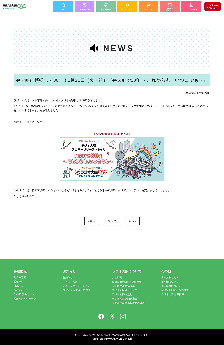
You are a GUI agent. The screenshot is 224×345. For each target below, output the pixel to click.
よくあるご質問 (169, 277)
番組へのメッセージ (25, 298)
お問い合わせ (212, 6)
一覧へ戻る (112, 221)
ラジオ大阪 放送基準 (123, 285)
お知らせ (68, 277)
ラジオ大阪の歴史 (122, 294)
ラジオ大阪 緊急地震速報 (77, 290)
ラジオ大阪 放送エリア (124, 290)
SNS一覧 (19, 285)
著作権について (169, 281)
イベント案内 (70, 281)
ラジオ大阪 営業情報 (172, 294)
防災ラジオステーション (76, 285)
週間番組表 (20, 277)
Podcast (18, 290)
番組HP (18, 281)
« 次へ (91, 221)
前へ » (132, 221)
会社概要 (117, 277)
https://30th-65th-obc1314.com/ (112, 133)
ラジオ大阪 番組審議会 (124, 298)
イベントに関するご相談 (174, 290)
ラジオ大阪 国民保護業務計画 (128, 303)
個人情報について (171, 285)
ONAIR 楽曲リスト (24, 294)
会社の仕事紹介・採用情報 (127, 281)
